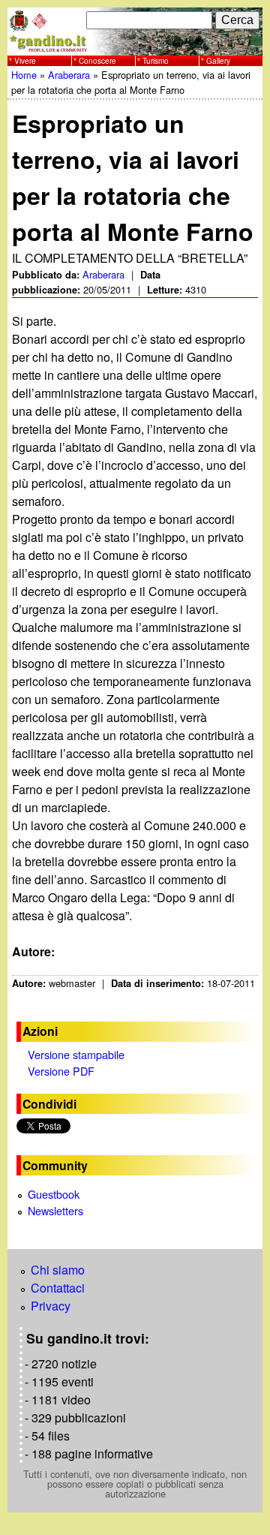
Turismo (155, 61)
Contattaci (58, 1287)
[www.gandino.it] (135, 46)
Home (24, 75)
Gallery (218, 61)
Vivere (25, 61)
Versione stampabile (76, 1054)
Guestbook (54, 1194)
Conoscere (97, 61)
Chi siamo (58, 1269)
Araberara (69, 75)
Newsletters (55, 1210)
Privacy (50, 1305)
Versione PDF (61, 1071)
